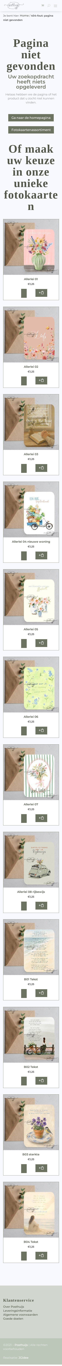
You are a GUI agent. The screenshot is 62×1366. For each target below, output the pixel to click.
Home (24, 15)
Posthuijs (21, 1345)
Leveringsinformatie (17, 1310)
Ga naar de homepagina (31, 118)
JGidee (23, 1357)
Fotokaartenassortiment (31, 130)
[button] (41, 293)
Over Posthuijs (13, 1306)
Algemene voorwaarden (20, 1314)
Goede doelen (13, 1318)
